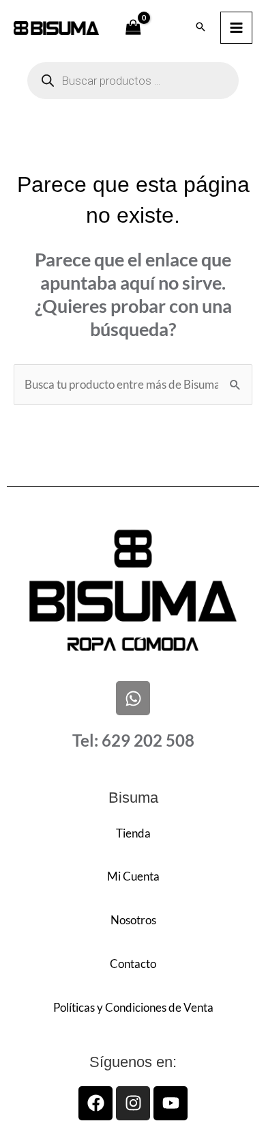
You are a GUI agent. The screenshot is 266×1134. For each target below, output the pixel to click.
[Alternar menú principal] (236, 28)
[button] (200, 27)
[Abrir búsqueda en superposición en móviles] (133, 80)
